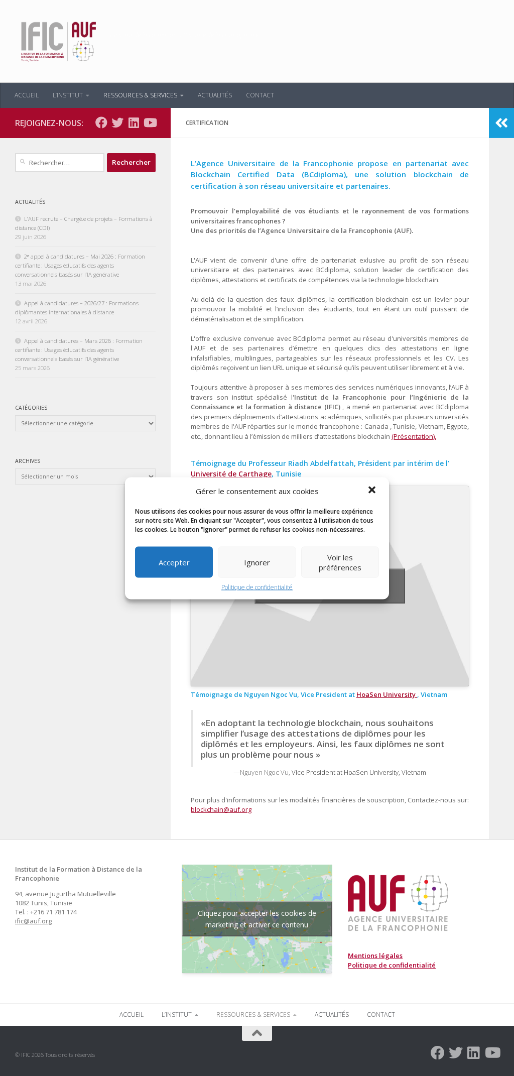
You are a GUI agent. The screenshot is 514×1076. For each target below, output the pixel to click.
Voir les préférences (340, 562)
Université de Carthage (231, 474)
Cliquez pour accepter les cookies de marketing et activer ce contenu (257, 918)
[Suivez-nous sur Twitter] (117, 122)
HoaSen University (386, 694)
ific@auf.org (33, 920)
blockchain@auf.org (221, 809)
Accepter (174, 562)
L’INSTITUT (68, 95)
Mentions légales (375, 955)
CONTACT (260, 95)
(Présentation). (414, 436)
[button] (373, 491)
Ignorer (257, 562)
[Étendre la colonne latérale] (501, 123)
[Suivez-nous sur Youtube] (150, 122)
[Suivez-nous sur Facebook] (101, 122)
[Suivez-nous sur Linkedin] (133, 122)
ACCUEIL (27, 95)
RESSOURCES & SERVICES (140, 95)
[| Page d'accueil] (57, 41)
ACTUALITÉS (215, 95)
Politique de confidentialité (257, 586)
